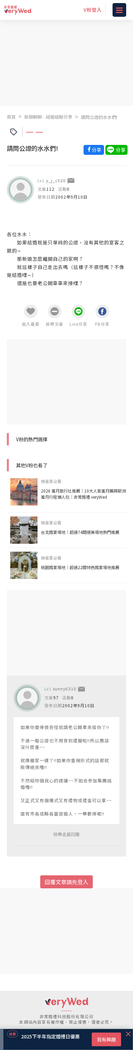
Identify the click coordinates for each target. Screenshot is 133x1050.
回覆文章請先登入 (66, 882)
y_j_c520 (56, 180)
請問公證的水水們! (99, 117)
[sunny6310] (27, 698)
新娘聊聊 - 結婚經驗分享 (48, 116)
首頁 (11, 116)
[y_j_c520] (20, 189)
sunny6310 (64, 688)
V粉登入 (93, 9)
